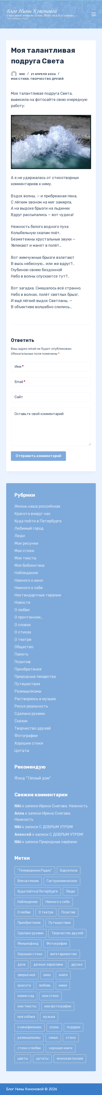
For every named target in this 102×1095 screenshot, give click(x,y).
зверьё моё (26, 975)
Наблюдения (26, 573)
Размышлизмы (27, 691)
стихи (71, 1038)
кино (47, 975)
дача (21, 965)
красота (24, 985)
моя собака (26, 1017)
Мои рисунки (26, 543)
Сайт (18, 397)
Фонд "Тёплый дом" (32, 778)
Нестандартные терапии (37, 595)
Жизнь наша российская (37, 506)
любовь (45, 985)
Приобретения (28, 669)
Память (21, 654)
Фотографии (26, 735)
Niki (17, 806)
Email (19, 382)
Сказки (21, 721)
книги (63, 975)
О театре (22, 639)
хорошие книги (60, 1048)
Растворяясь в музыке (35, 699)
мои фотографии (57, 1006)
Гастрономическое (62, 881)
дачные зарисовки (48, 965)
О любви (22, 610)
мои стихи (50, 996)
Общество (23, 647)
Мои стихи (20, 78)
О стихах (22, 632)
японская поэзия (70, 1059)
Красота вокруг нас (32, 513)
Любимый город (29, 528)
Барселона (68, 870)
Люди (19, 535)
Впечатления (28, 881)
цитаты (42, 1059)
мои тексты (27, 1006)
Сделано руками (29, 713)
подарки (73, 1027)
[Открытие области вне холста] (94, 14)
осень (54, 1027)
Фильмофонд (28, 944)
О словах (22, 625)
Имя (19, 366)
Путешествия (27, 684)
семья (53, 1038)
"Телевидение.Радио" (35, 870)
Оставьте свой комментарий (39, 414)
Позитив (22, 662)
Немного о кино (28, 580)
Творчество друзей (47, 78)
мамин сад (26, 996)
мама (63, 985)
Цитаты (21, 750)
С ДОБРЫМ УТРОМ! (56, 827)
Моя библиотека (29, 565)
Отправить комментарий (38, 456)
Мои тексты (25, 558)
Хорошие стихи (28, 743)
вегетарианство (63, 954)
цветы (23, 1059)
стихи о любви (29, 1048)
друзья (76, 965)
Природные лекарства (35, 676)
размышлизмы (29, 1038)
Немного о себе (28, 587)
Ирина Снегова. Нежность (63, 806)
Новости (22, 602)
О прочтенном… (28, 617)
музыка (49, 1017)
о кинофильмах (30, 1027)
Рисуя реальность (31, 706)
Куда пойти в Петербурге (37, 521)
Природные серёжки (58, 842)
